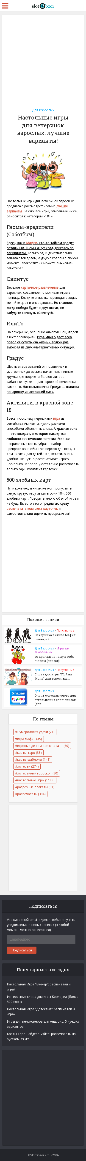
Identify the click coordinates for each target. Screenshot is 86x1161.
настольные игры (36, 780)
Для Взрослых (43, 110)
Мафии (31, 243)
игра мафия (29, 739)
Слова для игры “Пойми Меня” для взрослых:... (53, 676)
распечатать (31, 794)
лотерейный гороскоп (37, 773)
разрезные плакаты (35, 787)
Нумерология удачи (36, 732)
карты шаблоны (33, 759)
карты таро (29, 752)
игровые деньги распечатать (43, 745)
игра (56, 418)
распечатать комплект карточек (32, 508)
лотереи (28, 766)
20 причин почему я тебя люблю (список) (54, 658)
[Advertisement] (43, 60)
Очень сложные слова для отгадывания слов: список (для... (55, 699)
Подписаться (21, 950)
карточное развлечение (39, 287)
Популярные (65, 630)
